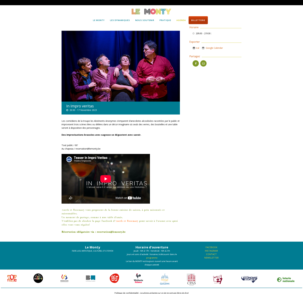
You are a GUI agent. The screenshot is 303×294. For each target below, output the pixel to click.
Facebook (211, 247)
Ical (197, 47)
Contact (211, 254)
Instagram (211, 250)
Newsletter (211, 257)
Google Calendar (214, 47)
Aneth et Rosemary (126, 220)
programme (151, 257)
